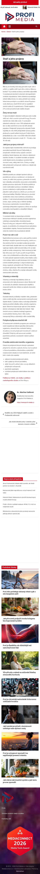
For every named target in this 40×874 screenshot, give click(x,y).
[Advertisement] (20, 452)
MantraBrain (20, 871)
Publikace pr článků (9, 378)
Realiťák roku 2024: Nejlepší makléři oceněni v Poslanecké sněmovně (19, 414)
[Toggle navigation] (9, 26)
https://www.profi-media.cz (25, 402)
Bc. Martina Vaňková (25, 392)
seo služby (19, 378)
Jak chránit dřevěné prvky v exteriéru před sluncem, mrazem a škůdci (22, 423)
